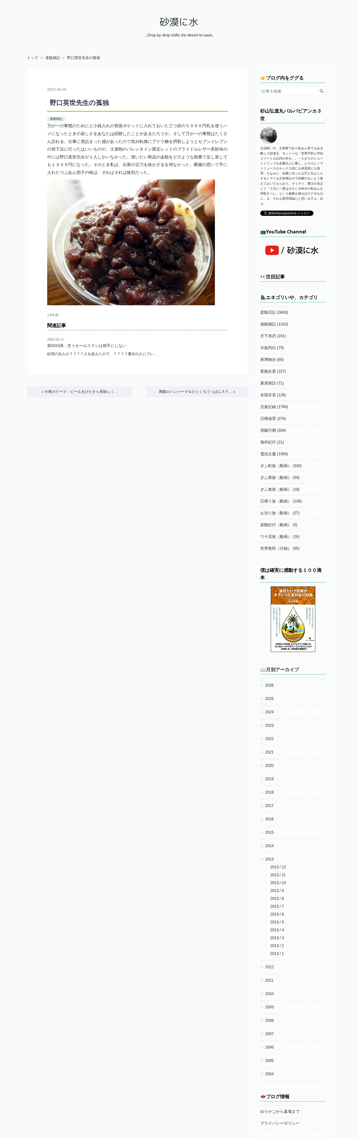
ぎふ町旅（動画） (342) (281, 465)
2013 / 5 (277, 922)
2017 (269, 805)
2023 (269, 725)
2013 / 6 (277, 914)
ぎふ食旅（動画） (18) (280, 489)
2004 (269, 1074)
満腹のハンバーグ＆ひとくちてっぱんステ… (197, 391)
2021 (269, 752)
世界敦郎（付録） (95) (280, 548)
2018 (269, 792)
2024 (269, 712)
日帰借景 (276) (273, 418)
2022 (269, 738)
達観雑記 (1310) (274, 324)
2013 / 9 (277, 890)
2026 (269, 685)
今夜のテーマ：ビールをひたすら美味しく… (79, 391)
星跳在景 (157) (273, 371)
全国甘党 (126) (273, 395)
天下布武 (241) (273, 336)
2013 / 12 (278, 867)
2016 (269, 819)
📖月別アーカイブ (279, 669)
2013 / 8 (277, 898)
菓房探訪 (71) (272, 383)
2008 (269, 1020)
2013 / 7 (277, 906)
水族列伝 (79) (272, 347)
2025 (269, 698)
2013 (269, 859)
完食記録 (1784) (274, 406)
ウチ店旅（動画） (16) (280, 536)
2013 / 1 (277, 953)
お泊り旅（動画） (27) (280, 513)
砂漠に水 (179, 22)
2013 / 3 (277, 938)
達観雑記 (56, 119)
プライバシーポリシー (280, 1123)
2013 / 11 (278, 875)
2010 (269, 993)
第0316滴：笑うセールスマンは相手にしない (86, 345)
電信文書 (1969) (274, 454)
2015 (269, 832)
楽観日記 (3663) (274, 312)
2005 (269, 1060)
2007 (269, 1034)
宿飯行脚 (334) (273, 430)
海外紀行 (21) (272, 442)
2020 (269, 765)
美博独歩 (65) (272, 359)
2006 (269, 1047)
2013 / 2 (277, 945)
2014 (269, 845)
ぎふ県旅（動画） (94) (280, 477)
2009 (269, 1007)
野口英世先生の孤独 (79, 102)
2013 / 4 (277, 930)
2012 (269, 967)
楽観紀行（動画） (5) (278, 524)
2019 (269, 779)
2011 (269, 980)
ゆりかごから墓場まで (280, 1111)
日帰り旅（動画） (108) (281, 501)
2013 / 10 (278, 882)
